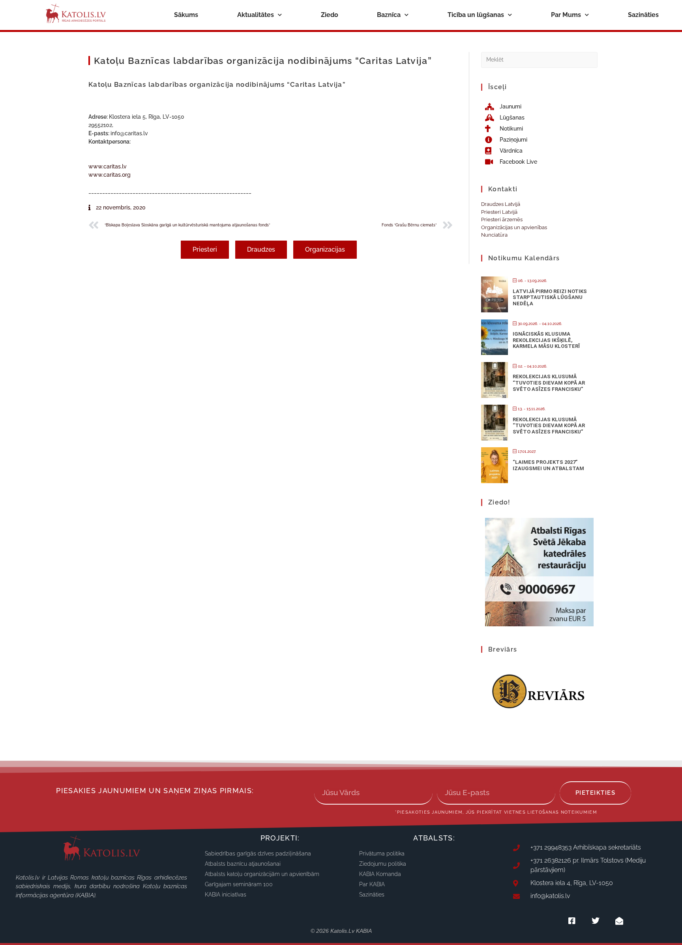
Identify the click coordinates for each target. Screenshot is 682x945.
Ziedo (329, 15)
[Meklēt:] (539, 59)
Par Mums (566, 15)
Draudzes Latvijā (500, 204)
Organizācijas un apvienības (514, 227)
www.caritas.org (109, 175)
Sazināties (643, 15)
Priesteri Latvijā (499, 212)
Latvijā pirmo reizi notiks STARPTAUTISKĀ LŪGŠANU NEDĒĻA (550, 297)
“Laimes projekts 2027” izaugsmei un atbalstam (548, 465)
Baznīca (389, 15)
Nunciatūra (494, 235)
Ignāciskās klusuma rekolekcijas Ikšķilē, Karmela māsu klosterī (546, 340)
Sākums (186, 15)
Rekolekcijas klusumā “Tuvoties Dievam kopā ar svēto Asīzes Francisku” (549, 383)
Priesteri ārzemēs (502, 219)
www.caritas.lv (107, 166)
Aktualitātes (255, 15)
